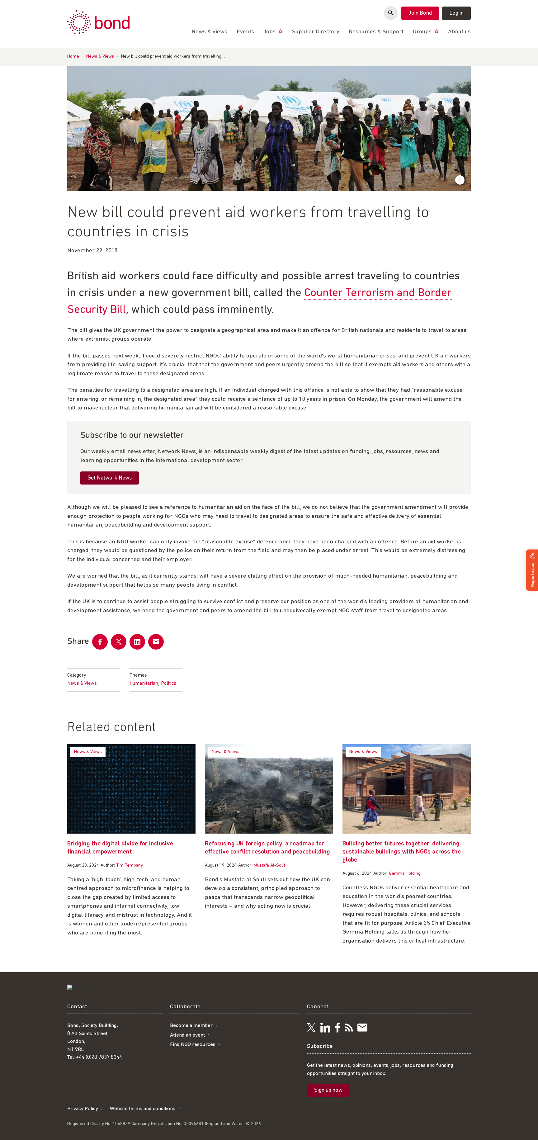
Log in (456, 13)
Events (245, 32)
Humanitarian (144, 683)
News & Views (100, 56)
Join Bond (420, 13)
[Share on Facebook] (100, 642)
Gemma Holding (405, 873)
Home (73, 56)
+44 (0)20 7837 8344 (99, 1057)
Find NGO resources (192, 1044)
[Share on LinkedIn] (137, 642)
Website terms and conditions (142, 1108)
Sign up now (328, 1090)
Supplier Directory (315, 32)
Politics (168, 683)
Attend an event (187, 1035)
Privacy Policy (82, 1108)
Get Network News (109, 478)
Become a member (191, 1025)
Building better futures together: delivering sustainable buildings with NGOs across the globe (401, 852)
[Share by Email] (156, 642)
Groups (423, 32)
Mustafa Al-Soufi (270, 865)
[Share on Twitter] (118, 642)
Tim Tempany (129, 865)
